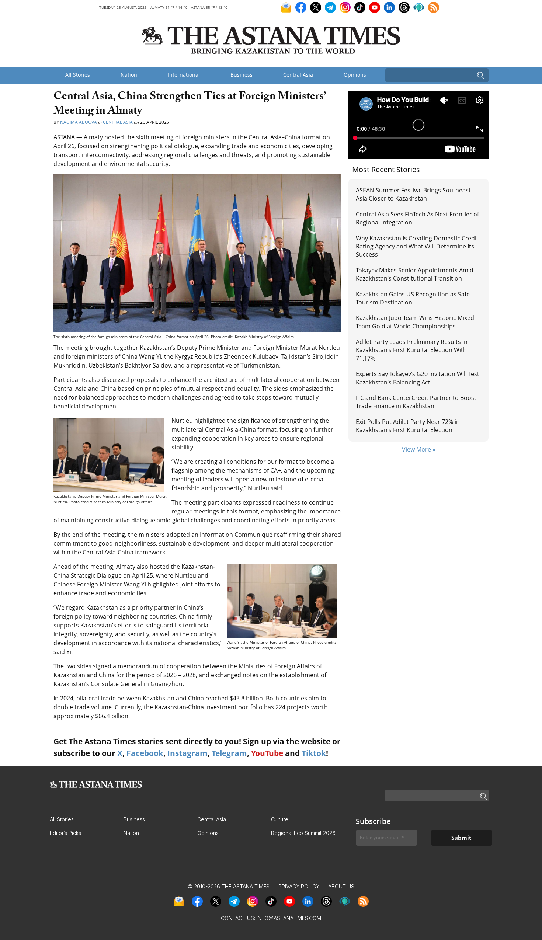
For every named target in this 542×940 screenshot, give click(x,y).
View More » (418, 449)
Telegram (229, 753)
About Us (341, 886)
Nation (129, 74)
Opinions (355, 74)
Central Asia (298, 74)
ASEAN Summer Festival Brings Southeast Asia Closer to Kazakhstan (413, 194)
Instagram (187, 753)
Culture (279, 819)
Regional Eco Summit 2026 (303, 833)
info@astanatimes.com (289, 918)
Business (241, 74)
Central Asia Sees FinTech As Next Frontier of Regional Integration (417, 218)
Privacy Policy (298, 886)
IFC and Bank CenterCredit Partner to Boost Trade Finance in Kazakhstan (416, 402)
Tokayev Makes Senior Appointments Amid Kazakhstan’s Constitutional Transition (414, 274)
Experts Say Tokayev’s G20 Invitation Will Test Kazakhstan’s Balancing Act (417, 378)
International (184, 74)
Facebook (144, 753)
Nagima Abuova (78, 122)
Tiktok (314, 753)
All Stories (77, 74)
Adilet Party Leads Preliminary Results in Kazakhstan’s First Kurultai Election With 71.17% (412, 350)
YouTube (267, 753)
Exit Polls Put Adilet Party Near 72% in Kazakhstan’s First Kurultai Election (408, 426)
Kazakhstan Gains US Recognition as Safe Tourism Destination (413, 298)
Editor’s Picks (65, 833)
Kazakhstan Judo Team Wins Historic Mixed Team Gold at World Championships (415, 322)
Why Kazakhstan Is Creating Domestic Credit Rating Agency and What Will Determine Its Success (417, 246)
